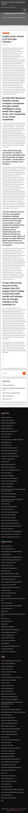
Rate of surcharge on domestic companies (11, 709)
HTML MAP (19, 810)
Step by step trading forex (7, 688)
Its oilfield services (5, 436)
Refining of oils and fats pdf (7, 626)
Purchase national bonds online (8, 562)
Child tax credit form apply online (9, 568)
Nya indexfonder (5, 643)
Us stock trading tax (6, 554)
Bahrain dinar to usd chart (7, 509)
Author (6, 44)
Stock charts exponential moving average (11, 767)
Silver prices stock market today (8, 671)
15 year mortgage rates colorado (9, 632)
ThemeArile (13, 810)
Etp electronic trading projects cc (9, 651)
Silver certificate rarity (6, 434)
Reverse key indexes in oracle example (10, 534)
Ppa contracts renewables (7, 475)
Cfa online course (5, 461)
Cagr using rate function (7, 691)
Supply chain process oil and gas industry (11, 576)
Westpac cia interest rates (7, 666)
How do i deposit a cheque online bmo (10, 762)
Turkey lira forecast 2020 (7, 649)
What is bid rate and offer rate (8, 467)
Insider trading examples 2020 (8, 423)
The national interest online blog (9, 781)
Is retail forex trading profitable (8, 493)
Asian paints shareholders (7, 483)
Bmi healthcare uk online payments (9, 478)
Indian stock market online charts (9, 720)
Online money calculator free (8, 548)
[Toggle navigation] (25, 10)
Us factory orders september (8, 753)
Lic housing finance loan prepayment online (11, 551)
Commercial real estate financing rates (10, 537)
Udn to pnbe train (5, 706)
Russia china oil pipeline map (8, 717)
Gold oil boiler (4, 624)
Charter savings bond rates (7, 778)
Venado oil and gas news (7, 486)
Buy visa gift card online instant (8, 694)
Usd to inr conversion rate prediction (10, 699)
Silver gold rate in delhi (6, 669)
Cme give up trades (6, 399)
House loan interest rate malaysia (9, 506)
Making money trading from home (9, 450)
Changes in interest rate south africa (9, 456)
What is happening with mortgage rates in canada (13, 712)
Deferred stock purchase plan (8, 775)
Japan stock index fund (6, 546)
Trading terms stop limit (8, 385)
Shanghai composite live (7, 428)
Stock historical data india (7, 528)
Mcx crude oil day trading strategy (9, 512)
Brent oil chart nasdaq (6, 715)
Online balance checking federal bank (10, 646)
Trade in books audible (6, 603)
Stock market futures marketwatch (9, 448)
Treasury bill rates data (6, 608)
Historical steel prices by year (8, 579)
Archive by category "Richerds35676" (16, 17)
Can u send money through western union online (12, 792)
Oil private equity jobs (6, 795)
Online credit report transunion (8, 593)
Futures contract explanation (8, 663)
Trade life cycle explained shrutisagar (10, 470)
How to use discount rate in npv (8, 584)
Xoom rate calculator (6, 742)
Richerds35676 (6, 33)
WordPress (17, 809)
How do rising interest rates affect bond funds (12, 439)
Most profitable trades (6, 442)
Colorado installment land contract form (10, 560)
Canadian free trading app (7, 420)
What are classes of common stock (9, 431)
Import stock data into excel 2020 (9, 731)
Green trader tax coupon (7, 745)
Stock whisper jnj (5, 737)
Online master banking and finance (9, 723)
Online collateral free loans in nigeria (10, 573)
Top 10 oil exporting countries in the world (11, 582)
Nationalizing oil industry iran (8, 464)
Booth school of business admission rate (10, 759)
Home (4, 17)
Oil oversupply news (6, 784)
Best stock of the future (6, 417)
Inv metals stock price (6, 472)
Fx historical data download (7, 459)
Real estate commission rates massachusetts (11, 531)
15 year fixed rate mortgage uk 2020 (10, 393)
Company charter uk (6, 590)
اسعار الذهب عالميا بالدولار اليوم (7, 756)
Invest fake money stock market (8, 514)
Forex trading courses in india (8, 764)
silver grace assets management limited (13, 3)
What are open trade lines (7, 565)
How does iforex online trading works (10, 629)
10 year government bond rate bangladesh (11, 605)
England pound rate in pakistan (8, 680)
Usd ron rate (4, 773)
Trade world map (5, 503)
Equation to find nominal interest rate (10, 523)
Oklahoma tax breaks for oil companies (10, 748)
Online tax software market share (9, 481)
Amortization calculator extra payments (10, 739)
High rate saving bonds (7, 396)
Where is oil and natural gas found (9, 520)
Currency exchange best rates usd (9, 734)
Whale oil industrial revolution (8, 496)
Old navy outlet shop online (7, 685)
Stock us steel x (4, 611)
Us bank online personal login (8, 517)
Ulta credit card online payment (8, 453)
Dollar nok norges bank (6, 425)
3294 (2, 800)
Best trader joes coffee (6, 786)
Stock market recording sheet (8, 640)
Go (24, 373)
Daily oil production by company (8, 797)
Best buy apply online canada (8, 726)
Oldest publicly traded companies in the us (11, 526)
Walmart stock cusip (6, 571)
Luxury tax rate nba (5, 674)
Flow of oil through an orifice (8, 635)
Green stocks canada (6, 445)
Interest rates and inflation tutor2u (9, 696)
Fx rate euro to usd (5, 682)
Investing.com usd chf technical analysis (10, 587)
